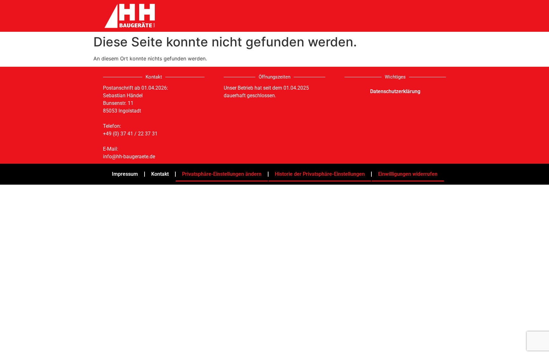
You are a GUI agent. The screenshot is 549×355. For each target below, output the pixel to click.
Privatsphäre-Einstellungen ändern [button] (221, 174)
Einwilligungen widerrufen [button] (407, 174)
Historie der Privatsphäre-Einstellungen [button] (320, 174)
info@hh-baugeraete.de (129, 157)
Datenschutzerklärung (395, 91)
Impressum (125, 174)
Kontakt (160, 174)
